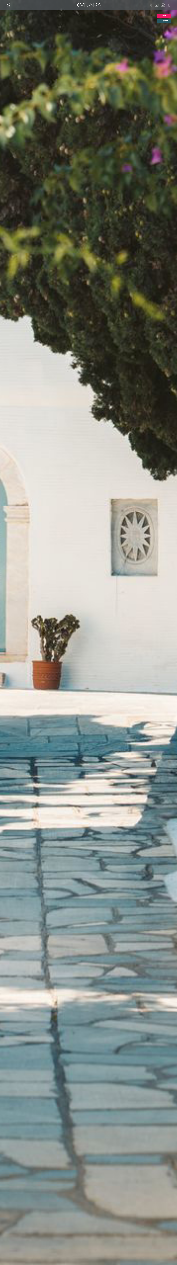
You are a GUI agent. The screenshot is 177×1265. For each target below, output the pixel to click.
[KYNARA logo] (88, 3)
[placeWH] (169, 5)
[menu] (8, 3)
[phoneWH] (150, 5)
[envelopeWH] (156, 5)
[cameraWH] (163, 5)
